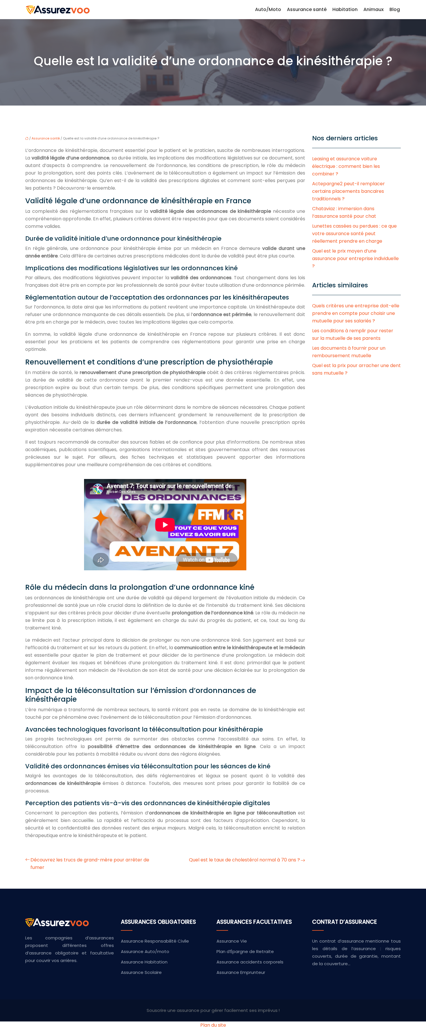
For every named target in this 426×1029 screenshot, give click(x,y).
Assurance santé (307, 9)
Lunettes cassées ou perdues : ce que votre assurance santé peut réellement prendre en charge (354, 233)
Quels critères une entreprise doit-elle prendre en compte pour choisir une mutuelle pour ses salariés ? (355, 313)
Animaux (373, 9)
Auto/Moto (268, 9)
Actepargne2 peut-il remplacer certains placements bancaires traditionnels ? (348, 191)
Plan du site (213, 1025)
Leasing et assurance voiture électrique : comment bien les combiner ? (346, 166)
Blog (394, 9)
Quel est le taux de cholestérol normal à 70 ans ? (244, 859)
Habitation (345, 9)
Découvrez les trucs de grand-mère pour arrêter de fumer (89, 863)
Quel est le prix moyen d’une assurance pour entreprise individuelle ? (355, 258)
